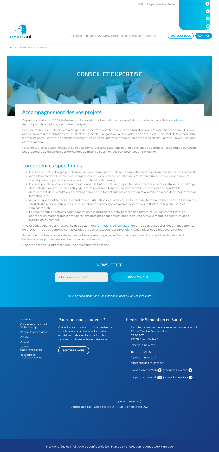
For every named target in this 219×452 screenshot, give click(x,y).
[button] (73, 350)
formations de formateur (114, 225)
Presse (171, 4)
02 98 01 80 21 (145, 351)
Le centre (76, 36)
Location (26, 319)
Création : (136, 446)
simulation (176, 120)
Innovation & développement (123, 36)
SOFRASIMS (118, 406)
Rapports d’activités (33, 332)
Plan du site (119, 446)
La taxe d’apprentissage (31, 348)
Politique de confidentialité (91, 446)
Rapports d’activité (156, 4)
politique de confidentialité (135, 296)
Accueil (13, 47)
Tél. (133, 351)
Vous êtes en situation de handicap (35, 326)
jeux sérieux (52, 239)
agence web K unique (158, 446)
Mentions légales (57, 446)
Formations (93, 36)
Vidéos (141, 4)
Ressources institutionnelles (31, 356)
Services (150, 36)
